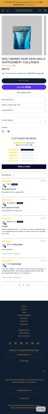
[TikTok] (38, 343)
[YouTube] (26, 343)
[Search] (40, 10)
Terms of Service (28, 407)
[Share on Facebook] (2, 132)
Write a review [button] (24, 167)
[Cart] (45, 10)
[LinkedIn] (32, 343)
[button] (14, 150)
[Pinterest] (21, 343)
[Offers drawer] (7, 10)
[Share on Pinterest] (8, 132)
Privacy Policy (15, 407)
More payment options (24, 92)
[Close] (43, 371)
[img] (6, 181)
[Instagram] (15, 343)
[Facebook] (10, 343)
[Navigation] (2, 10)
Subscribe (24, 361)
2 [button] (23, 285)
